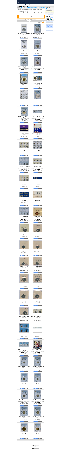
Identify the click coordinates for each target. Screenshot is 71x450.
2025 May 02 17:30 (33, 19)
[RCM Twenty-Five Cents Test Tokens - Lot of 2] (37, 311)
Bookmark (26, 55)
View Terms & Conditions (49, 26)
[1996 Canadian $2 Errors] (37, 78)
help (30, 4)
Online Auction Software (36, 446)
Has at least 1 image (48, 18)
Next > (36, 21)
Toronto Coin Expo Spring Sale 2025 (24, 5)
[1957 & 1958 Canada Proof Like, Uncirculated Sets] (24, 195)
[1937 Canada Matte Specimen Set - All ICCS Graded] (24, 145)
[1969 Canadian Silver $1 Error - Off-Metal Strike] (24, 45)
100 (43, 21)
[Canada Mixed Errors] (24, 95)
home (18, 4)
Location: (51, 7)
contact (33, 4)
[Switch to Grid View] (42, 22)
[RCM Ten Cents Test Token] (24, 245)
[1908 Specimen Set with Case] (24, 128)
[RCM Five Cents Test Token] (24, 228)
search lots (23, 4)
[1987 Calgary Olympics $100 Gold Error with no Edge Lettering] (24, 111)
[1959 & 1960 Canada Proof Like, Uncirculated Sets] (37, 195)
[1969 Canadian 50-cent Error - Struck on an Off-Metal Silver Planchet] (37, 28)
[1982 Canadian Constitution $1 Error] (37, 61)
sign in (48, 4)
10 (30, 21)
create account (52, 4)
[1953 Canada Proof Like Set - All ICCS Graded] (37, 161)
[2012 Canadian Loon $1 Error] (24, 78)
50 (42, 21)
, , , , (35, 7)
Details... (22, 55)
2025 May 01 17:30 (29, 19)
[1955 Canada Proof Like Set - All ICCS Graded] (24, 178)
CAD (21, 7)
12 (32, 21)
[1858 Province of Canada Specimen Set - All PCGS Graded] (37, 111)
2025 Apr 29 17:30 (24, 19)
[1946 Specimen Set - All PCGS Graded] (24, 161)
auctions (20, 4)
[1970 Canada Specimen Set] (24, 211)
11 (31, 21)
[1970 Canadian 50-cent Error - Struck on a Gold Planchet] (37, 45)
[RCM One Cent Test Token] (37, 211)
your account (27, 4)
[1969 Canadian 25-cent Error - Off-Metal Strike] (24, 28)
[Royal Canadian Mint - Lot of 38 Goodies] (37, 344)
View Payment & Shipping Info (49, 25)
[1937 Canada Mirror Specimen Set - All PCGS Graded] (37, 145)
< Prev (18, 21)
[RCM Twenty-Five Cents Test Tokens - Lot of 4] (24, 328)
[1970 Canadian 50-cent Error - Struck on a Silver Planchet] (24, 61)
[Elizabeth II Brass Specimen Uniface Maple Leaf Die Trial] (24, 361)
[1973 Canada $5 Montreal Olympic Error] (37, 95)
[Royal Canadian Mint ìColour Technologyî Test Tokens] (24, 344)
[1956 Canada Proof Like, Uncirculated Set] (37, 178)
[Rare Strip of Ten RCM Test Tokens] (37, 328)
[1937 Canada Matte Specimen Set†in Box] (37, 128)
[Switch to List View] (43, 22)
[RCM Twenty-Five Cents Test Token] (24, 278)
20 (41, 21)
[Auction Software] (35, 448)
